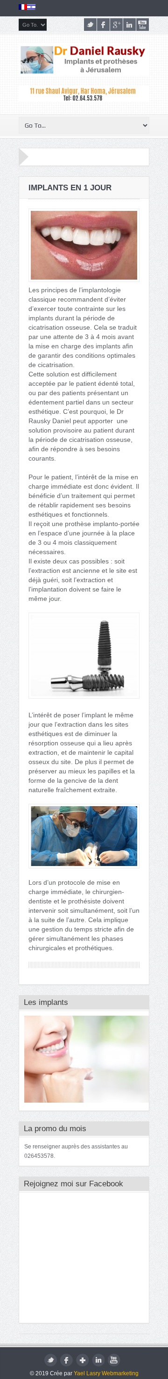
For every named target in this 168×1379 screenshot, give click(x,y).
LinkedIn (129, 24)
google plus (116, 24)
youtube (142, 24)
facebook (103, 24)
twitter (90, 24)
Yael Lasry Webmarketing (106, 1373)
